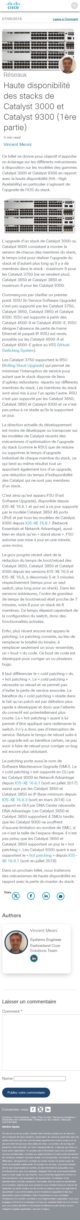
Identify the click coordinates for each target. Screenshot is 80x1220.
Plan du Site (44, 1117)
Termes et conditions (64, 1117)
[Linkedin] (35, 963)
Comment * (12, 1011)
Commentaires (21, 1117)
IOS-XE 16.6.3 (15, 800)
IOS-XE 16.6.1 (27, 783)
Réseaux (15, 75)
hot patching (40, 856)
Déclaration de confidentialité (17, 1120)
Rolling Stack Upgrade (23, 366)
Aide (33, 1117)
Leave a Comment (65, 19)
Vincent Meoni (17, 144)
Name (8, 1079)
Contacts (7, 1117)
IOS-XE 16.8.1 (38, 523)
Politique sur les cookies (47, 1120)
